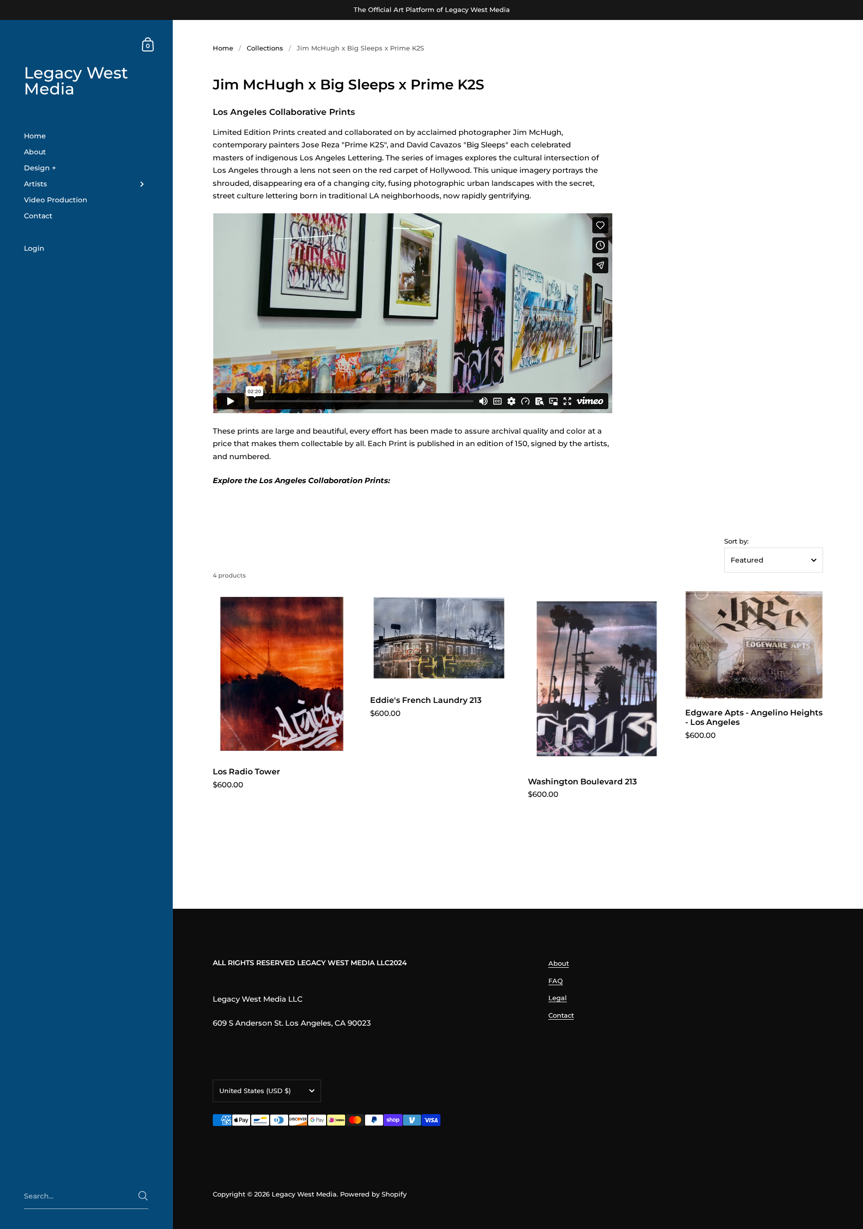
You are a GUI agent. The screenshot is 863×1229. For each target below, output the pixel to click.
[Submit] (143, 1196)
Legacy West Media (76, 81)
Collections (265, 48)
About (558, 963)
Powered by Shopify (373, 1194)
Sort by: (736, 541)
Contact (561, 1015)
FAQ (555, 981)
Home (223, 48)
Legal (557, 998)
